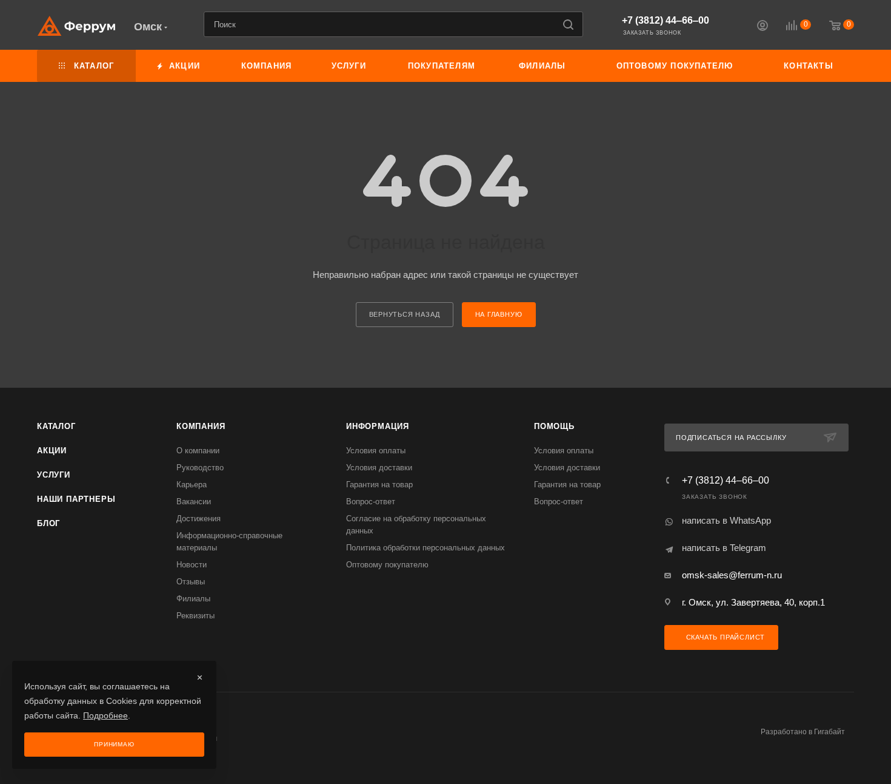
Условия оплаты (375, 450)
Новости (191, 564)
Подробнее (105, 715)
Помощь (554, 426)
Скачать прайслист (724, 637)
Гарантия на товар (379, 484)
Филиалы (193, 598)
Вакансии (193, 501)
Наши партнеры (76, 499)
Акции (52, 450)
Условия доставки (379, 467)
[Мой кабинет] (762, 27)
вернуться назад (404, 314)
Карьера (191, 484)
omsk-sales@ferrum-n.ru (732, 575)
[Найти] (568, 24)
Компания (200, 426)
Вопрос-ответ (370, 501)
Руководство (200, 467)
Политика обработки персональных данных (425, 547)
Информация (377, 426)
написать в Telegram (724, 547)
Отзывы (190, 581)
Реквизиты (195, 615)
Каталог (56, 426)
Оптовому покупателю (387, 564)
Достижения (198, 518)
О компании (197, 450)
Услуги (53, 474)
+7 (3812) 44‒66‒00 (665, 20)
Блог (48, 523)
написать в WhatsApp (726, 520)
